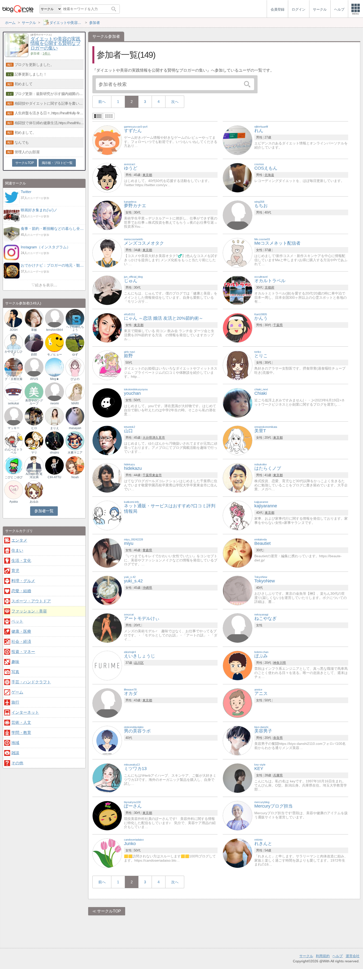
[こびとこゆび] (13, 465)
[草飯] (33, 318)
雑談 (15, 753)
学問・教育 (21, 733)
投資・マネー (23, 652)
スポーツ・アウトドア (31, 601)
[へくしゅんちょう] (74, 318)
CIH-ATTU (54, 477)
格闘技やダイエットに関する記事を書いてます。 (49, 103)
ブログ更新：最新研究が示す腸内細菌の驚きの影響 (49, 94)
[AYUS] (33, 367)
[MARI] (74, 391)
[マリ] (33, 440)
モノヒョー (54, 354)
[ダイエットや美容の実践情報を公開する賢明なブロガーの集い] (16, 56)
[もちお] (237, 215)
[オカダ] (107, 703)
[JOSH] (13, 318)
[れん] (237, 140)
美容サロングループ (34, 402)
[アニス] (237, 703)
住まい (17, 550)
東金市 (157, 475)
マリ (34, 452)
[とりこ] (237, 365)
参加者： (40, 53)
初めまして (24, 84)
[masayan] (74, 416)
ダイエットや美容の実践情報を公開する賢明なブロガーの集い (55, 43)
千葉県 (278, 325)
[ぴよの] (74, 367)
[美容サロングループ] (33, 391)
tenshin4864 (54, 329)
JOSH (14, 329)
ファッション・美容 (29, 611)
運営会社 (353, 956)
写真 (15, 672)
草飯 (34, 329)
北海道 (269, 175)
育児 (15, 571)
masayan (75, 428)
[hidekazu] (107, 477)
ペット (17, 621)
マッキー (14, 428)
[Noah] (74, 465)
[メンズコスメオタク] (107, 252)
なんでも (22, 142)
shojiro (54, 452)
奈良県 (278, 738)
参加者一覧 (43, 511)
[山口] (107, 440)
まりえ (54, 428)
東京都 (147, 175)
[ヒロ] (33, 416)
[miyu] (107, 553)
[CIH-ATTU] (54, 465)
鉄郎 (34, 354)
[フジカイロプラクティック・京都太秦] (13, 367)
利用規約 (323, 956)
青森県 (147, 550)
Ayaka (13, 501)
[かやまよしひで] (13, 342)
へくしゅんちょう (75, 328)
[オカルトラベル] (237, 290)
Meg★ (54, 378)
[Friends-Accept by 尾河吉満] (33, 465)
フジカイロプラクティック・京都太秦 (13, 376)
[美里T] (237, 440)
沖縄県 (147, 588)
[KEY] (237, 778)
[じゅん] (107, 290)
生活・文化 (21, 560)
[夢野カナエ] (107, 215)
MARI (75, 403)
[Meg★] (54, 367)
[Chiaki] (237, 402)
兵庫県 (278, 775)
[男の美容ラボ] (107, 740)
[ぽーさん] (107, 815)
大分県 (147, 437)
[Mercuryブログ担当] (237, 815)
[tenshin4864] (54, 318)
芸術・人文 (21, 722)
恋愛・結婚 (21, 591)
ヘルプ (337, 956)
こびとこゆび (13, 477)
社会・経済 (21, 641)
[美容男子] (237, 740)
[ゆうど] (107, 177)
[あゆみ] (33, 490)
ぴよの (75, 378)
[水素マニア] (74, 440)
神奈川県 (279, 663)
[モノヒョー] (54, 342)
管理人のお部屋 (27, 152)
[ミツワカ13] (107, 778)
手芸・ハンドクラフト (31, 682)
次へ (175, 101)
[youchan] (107, 402)
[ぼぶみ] (237, 665)
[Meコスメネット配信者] (237, 252)
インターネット (25, 712)
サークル (306, 956)
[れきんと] (237, 853)
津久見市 (158, 437)
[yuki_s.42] (107, 590)
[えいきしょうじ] (107, 665)
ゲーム (17, 692)
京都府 (269, 287)
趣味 (15, 662)
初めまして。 (25, 132)
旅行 (15, 702)
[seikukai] (13, 391)
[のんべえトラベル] (13, 440)
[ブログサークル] (18, 9)
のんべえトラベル (13, 451)
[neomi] (54, 391)
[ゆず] (74, 342)
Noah (75, 477)
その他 (17, 763)
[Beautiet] (237, 553)
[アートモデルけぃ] (107, 628)
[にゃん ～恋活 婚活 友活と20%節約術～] (107, 327)
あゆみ (34, 501)
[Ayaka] (13, 490)
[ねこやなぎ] (237, 628)
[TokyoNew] (237, 590)
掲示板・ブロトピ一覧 (57, 163)
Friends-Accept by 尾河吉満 (34, 474)
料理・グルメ (23, 581)
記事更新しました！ (31, 74)
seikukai (13, 403)
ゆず (75, 354)
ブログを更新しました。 (34, 64)
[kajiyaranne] (237, 515)
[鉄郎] (33, 342)
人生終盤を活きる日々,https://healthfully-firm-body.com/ (49, 113)
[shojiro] (54, 440)
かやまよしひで (13, 353)
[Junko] (107, 853)
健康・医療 (21, 631)
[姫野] (107, 365)
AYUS (34, 378)
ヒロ (34, 428)
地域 (15, 743)
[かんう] (237, 327)
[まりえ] (54, 416)
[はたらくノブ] (237, 477)
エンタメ (19, 540)
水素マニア (75, 452)
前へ (102, 101)
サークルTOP (109, 911)
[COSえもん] (237, 177)
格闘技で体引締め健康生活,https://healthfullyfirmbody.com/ (49, 123)
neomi (54, 403)
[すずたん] (107, 140)
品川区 (139, 663)
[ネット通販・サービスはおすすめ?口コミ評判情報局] (107, 515)
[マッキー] (13, 416)
